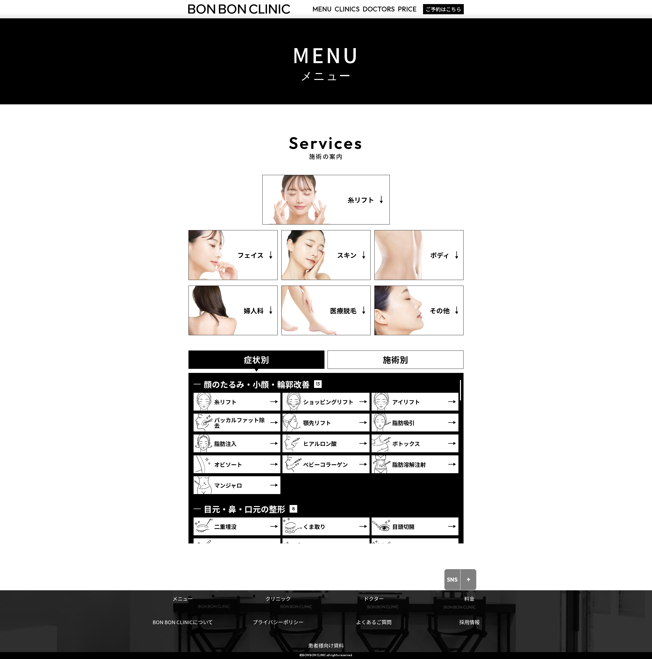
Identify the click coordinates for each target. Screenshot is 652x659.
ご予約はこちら (443, 9)
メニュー (182, 598)
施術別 (396, 359)
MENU (322, 9)
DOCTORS (379, 9)
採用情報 (469, 622)
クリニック (278, 598)
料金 (469, 598)
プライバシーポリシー (278, 622)
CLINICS (347, 9)
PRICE (407, 9)
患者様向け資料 (326, 645)
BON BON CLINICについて (183, 622)
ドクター (374, 598)
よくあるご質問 (374, 622)
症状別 (256, 359)
